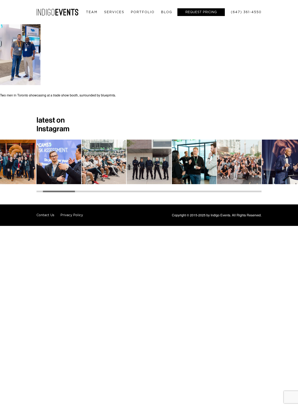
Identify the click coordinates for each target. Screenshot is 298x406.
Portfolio (142, 12)
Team (92, 12)
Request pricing (201, 12)
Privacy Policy (71, 215)
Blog (166, 12)
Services (114, 12)
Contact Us (45, 215)
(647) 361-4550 (246, 12)
